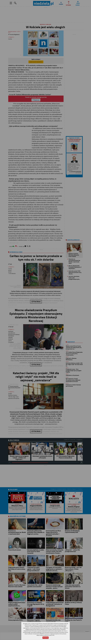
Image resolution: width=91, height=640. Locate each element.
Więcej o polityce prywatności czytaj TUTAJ (45, 635)
